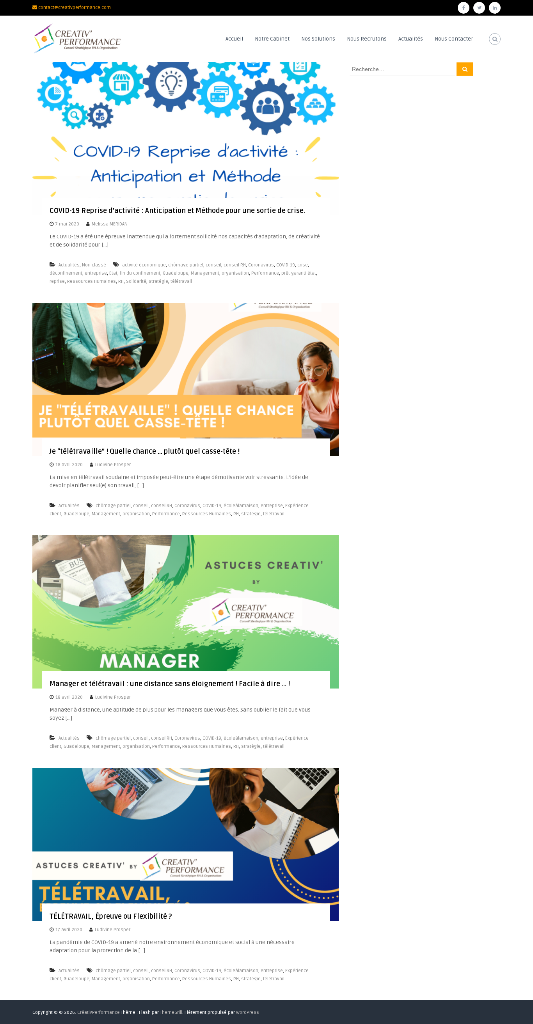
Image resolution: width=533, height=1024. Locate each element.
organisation (235, 273)
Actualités (410, 38)
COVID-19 (285, 265)
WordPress (247, 1012)
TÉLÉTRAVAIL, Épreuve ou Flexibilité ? (111, 916)
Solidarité (136, 281)
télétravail (181, 281)
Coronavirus (261, 265)
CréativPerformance (98, 1012)
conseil (213, 265)
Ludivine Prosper (113, 465)
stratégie (158, 281)
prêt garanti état (298, 273)
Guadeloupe (175, 273)
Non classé (94, 265)
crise (302, 265)
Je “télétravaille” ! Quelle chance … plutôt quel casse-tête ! (145, 451)
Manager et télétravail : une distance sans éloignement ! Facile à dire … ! (170, 684)
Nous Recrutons (367, 38)
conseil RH (235, 265)
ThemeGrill (171, 1012)
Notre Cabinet (272, 38)
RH (121, 281)
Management (205, 273)
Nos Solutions (318, 38)
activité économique (144, 265)
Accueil (234, 38)
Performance (265, 273)
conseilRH (161, 506)
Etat (113, 273)
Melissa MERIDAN (110, 224)
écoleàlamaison (241, 506)
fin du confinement (140, 273)
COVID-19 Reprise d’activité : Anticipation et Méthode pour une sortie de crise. (177, 210)
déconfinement (66, 273)
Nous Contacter (454, 38)
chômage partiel (185, 265)
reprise (57, 281)
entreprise (96, 273)
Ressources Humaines (91, 281)
